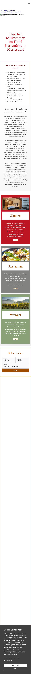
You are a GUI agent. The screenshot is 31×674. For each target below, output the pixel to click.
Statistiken (9, 660)
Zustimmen (15, 665)
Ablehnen (15, 669)
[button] (28, 2)
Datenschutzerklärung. (10, 654)
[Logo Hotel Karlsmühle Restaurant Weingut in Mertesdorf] (11, 11)
